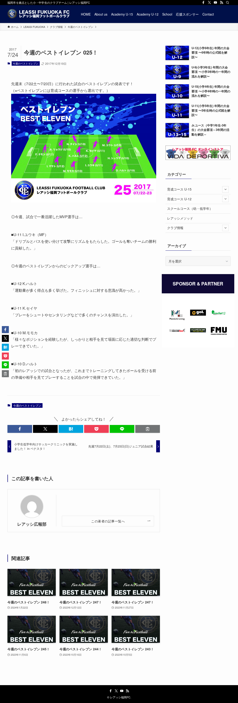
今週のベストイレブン (25, 63)
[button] (19, 429)
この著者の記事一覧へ (108, 520)
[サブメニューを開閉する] (225, 189)
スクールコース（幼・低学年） (190, 208)
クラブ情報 (175, 227)
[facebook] (203, 2)
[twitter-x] (209, 2)
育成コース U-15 (179, 189)
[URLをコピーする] (147, 429)
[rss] (221, 2)
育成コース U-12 (179, 199)
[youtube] (215, 2)
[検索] (228, 2)
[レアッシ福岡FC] (38, 14)
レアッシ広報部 (31, 524)
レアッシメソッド (180, 218)
